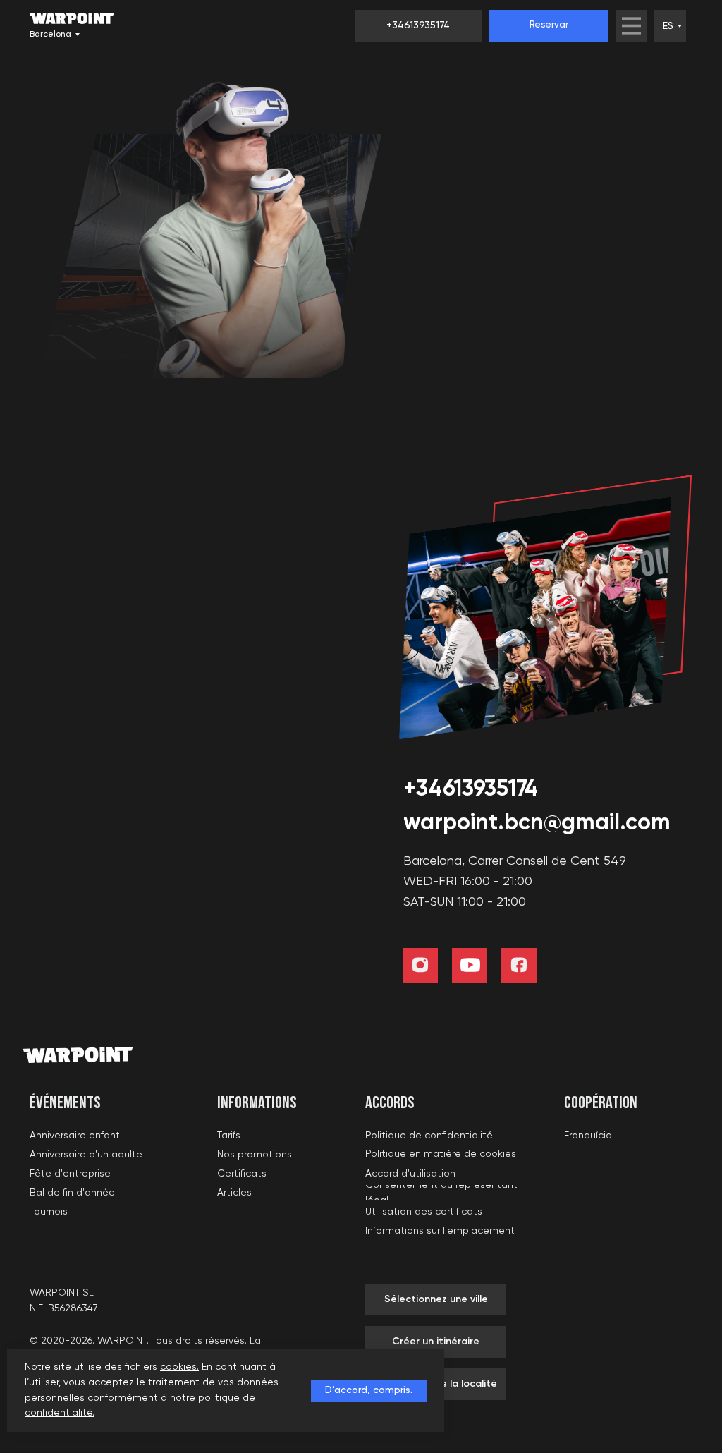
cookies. (179, 1367)
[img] (631, 26)
